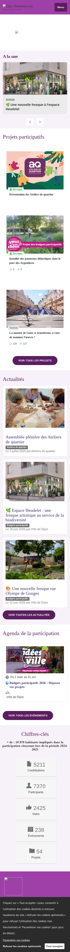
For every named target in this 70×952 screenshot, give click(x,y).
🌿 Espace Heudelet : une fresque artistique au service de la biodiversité (35, 515)
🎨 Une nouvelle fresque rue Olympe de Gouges (31, 591)
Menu (60, 7)
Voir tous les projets (35, 360)
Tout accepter (54, 946)
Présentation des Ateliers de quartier (31, 194)
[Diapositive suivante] (40, 121)
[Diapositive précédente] (30, 121)
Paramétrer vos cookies (16, 940)
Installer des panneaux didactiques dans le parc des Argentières (34, 260)
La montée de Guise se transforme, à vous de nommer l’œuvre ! (34, 335)
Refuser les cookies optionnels (22, 946)
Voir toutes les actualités (29, 614)
